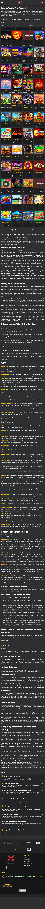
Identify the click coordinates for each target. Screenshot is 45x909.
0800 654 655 (9, 885)
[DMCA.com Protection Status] (22, 891)
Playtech (5, 615)
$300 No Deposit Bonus (28, 867)
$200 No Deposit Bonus (28, 863)
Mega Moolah (5, 539)
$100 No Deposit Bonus (28, 865)
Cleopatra (4, 564)
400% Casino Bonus (27, 859)
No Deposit (3, 670)
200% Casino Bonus (27, 861)
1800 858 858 (8, 883)
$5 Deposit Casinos (27, 869)
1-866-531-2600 (7, 884)
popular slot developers (22, 591)
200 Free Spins (26, 857)
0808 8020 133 (10, 886)
